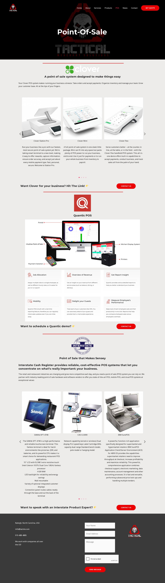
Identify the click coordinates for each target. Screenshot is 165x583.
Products (108, 8)
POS (117, 8)
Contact (134, 8)
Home (79, 8)
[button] (150, 8)
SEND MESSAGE (95, 569)
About (87, 8)
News (125, 8)
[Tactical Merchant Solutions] (13, 8)
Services (97, 8)
